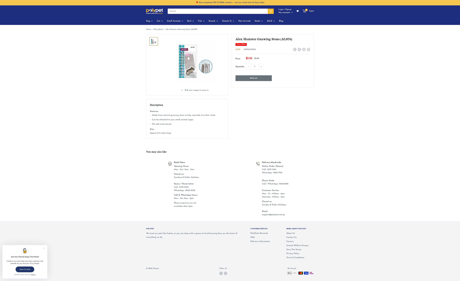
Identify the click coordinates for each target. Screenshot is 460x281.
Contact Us (291, 237)
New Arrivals (244, 21)
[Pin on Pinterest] (299, 49)
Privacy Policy (292, 254)
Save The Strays (293, 250)
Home (148, 29)
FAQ (252, 237)
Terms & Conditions (295, 258)
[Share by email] (308, 49)
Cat (158, 21)
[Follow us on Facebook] (221, 273)
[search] (218, 11)
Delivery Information (260, 241)
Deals (257, 21)
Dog (148, 21)
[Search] (271, 11)
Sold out (253, 78)
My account (285, 12)
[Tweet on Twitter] (304, 49)
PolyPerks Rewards (259, 233)
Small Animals (173, 21)
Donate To (227, 21)
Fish (200, 21)
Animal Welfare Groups (297, 245)
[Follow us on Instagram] (225, 273)
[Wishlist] (298, 11)
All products (158, 29)
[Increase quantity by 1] (261, 66)
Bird (189, 21)
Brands (212, 21)
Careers (290, 241)
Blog (281, 21)
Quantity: (240, 67)
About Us (290, 233)
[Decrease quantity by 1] (248, 66)
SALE (269, 21)
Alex (238, 49)
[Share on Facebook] (294, 49)
